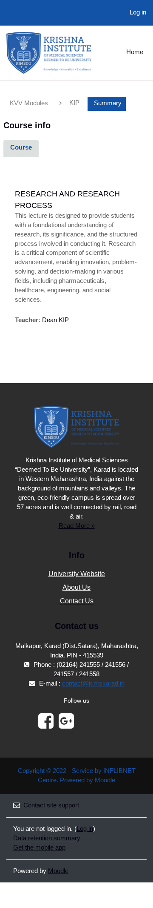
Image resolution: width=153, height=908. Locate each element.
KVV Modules (29, 103)
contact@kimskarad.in (93, 683)
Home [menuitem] (134, 52)
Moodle (58, 871)
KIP (74, 102)
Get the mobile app (39, 847)
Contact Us (77, 601)
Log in (138, 12)
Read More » (77, 525)
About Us (76, 587)
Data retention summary (46, 838)
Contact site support (51, 805)
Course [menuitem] (21, 147)
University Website (76, 573)
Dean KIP (55, 320)
